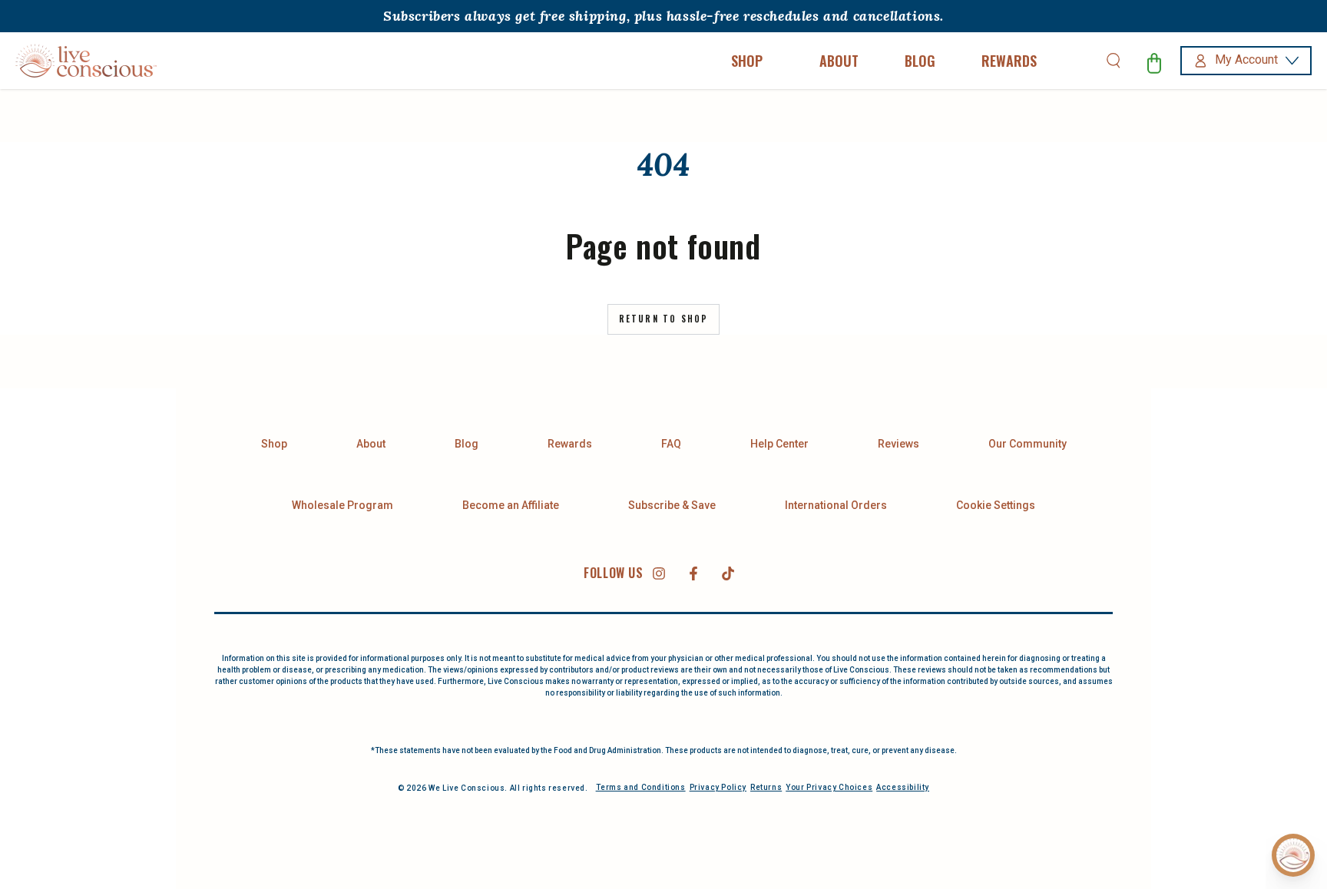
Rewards (570, 444)
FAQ (671, 444)
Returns (766, 787)
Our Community (1027, 444)
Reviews (898, 444)
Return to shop (664, 318)
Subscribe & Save (672, 505)
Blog (466, 444)
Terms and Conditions (641, 787)
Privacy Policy (718, 787)
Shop (274, 444)
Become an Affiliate (510, 505)
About (371, 444)
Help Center (779, 444)
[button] (1113, 60)
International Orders (836, 505)
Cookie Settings (995, 505)
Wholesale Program (342, 505)
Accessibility (902, 787)
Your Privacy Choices (829, 787)
